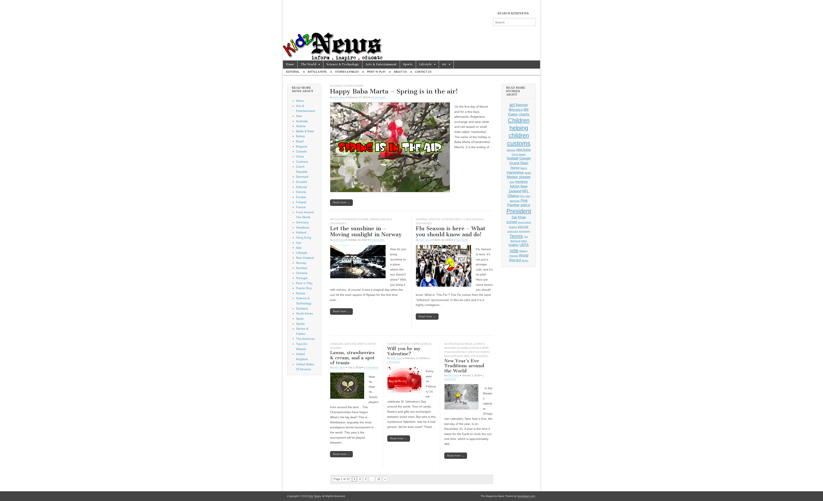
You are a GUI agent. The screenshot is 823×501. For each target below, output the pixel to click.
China (300, 156)
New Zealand (305, 257)
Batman (522, 105)
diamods (511, 150)
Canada (301, 151)
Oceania (301, 273)
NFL (525, 191)
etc (444, 64)
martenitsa (515, 172)
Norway (374, 219)
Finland (449, 352)
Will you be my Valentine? (404, 351)
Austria (449, 343)
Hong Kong (303, 237)
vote (514, 250)
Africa (300, 100)
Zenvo (525, 260)
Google (525, 158)
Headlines (336, 343)
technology (524, 231)
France (301, 207)
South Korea (304, 313)
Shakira (513, 227)
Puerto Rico (304, 288)
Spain (467, 356)
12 (378, 479)
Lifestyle (425, 64)
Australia (302, 121)
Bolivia (459, 343)
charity (523, 114)
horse (515, 168)
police (525, 205)
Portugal (301, 278)
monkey (521, 182)
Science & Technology (343, 64)
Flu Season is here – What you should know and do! (450, 231)
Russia (300, 293)
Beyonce (516, 110)
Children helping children (519, 128)
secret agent (524, 222)
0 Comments (378, 97)
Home (290, 64)
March (523, 168)
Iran (298, 242)
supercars (512, 231)
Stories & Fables (347, 71)
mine (511, 182)
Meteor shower (519, 177)
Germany (461, 352)
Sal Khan (519, 217)
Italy (299, 247)
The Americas (479, 356)
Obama (513, 196)
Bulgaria (336, 85)
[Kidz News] (411, 30)
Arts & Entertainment (381, 64)
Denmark (450, 347)
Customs (347, 85)
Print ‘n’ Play (376, 71)
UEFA (524, 245)
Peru (522, 196)
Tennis (516, 235)
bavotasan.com (526, 496)
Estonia (474, 347)
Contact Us (423, 71)
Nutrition (447, 219)
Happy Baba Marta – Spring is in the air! (394, 91)
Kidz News (339, 97)
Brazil (469, 343)
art (512, 104)
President (518, 211)
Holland (301, 232)
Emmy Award (519, 154)
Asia (299, 116)
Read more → (341, 202)
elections (523, 150)
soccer (523, 227)
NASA (515, 186)
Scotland (350, 343)
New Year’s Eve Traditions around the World (464, 365)
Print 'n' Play (463, 219)
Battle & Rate (317, 71)
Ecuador (462, 347)
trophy (514, 245)
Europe (358, 85)
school (511, 222)
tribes (524, 241)
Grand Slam (518, 163)
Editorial (293, 71)
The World (308, 64)
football (512, 158)
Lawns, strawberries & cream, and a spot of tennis (352, 357)
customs (518, 143)
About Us (400, 71)
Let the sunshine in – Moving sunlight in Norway (366, 231)
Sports (408, 64)
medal (527, 173)
